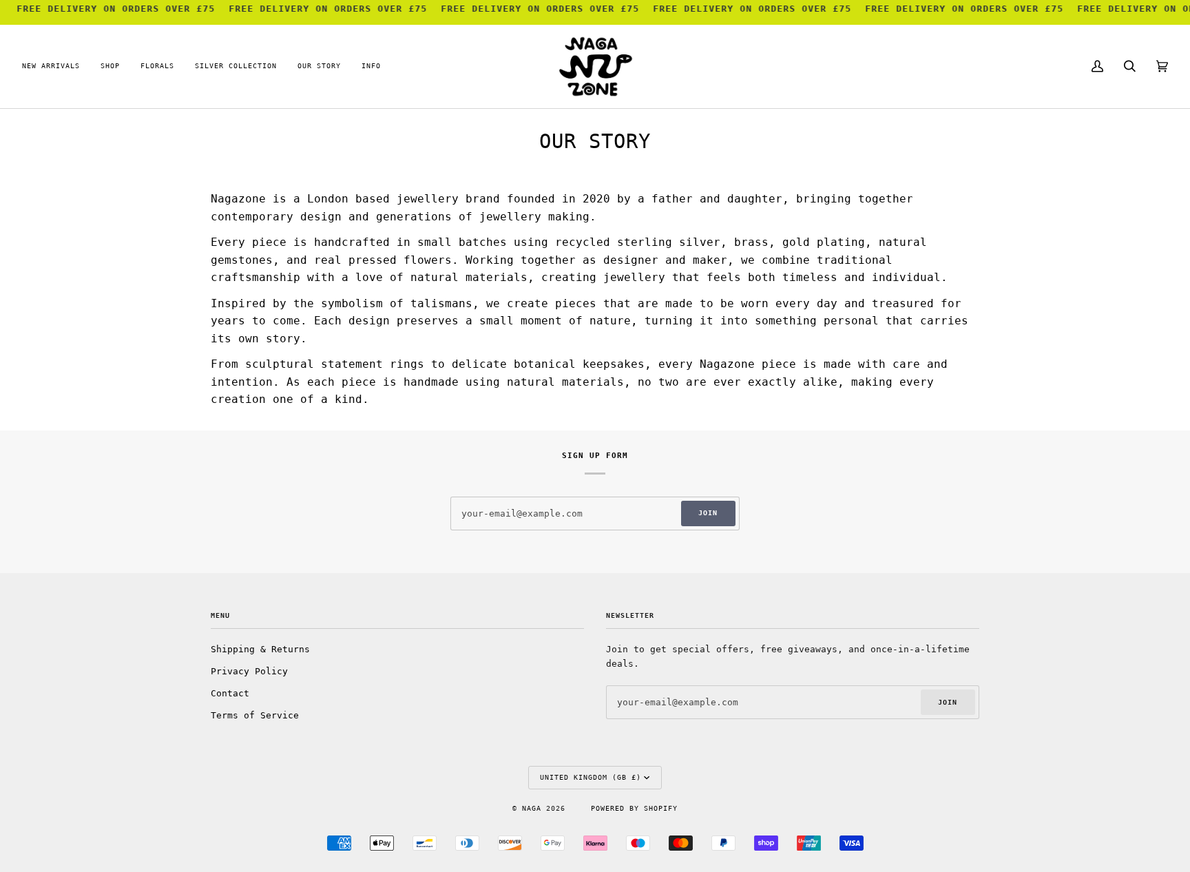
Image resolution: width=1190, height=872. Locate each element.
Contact (230, 693)
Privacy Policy (249, 671)
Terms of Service (255, 715)
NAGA (534, 808)
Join (708, 513)
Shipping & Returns (260, 649)
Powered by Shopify (634, 808)
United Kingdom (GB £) (590, 777)
